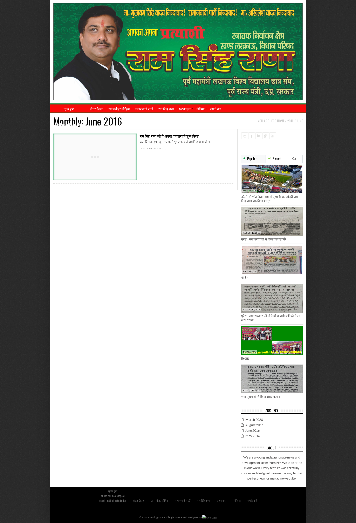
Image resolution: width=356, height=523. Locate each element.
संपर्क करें (252, 500)
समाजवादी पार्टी (182, 500)
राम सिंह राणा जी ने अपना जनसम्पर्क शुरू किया (169, 136)
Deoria (245, 358)
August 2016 (254, 425)
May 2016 (252, 436)
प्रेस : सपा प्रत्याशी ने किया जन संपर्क (263, 239)
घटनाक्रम (222, 500)
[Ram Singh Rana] (178, 51)
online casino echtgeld (68, 116)
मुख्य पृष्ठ (112, 491)
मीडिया (245, 277)
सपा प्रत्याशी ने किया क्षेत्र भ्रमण (260, 396)
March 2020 (254, 419)
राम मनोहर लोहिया (160, 500)
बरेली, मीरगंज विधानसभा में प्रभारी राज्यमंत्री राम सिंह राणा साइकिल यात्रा (269, 198)
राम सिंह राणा (203, 500)
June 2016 (252, 430)
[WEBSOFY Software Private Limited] (209, 517)
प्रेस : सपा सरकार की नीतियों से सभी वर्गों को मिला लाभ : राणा (270, 317)
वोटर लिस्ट (138, 500)
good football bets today (69, 124)
